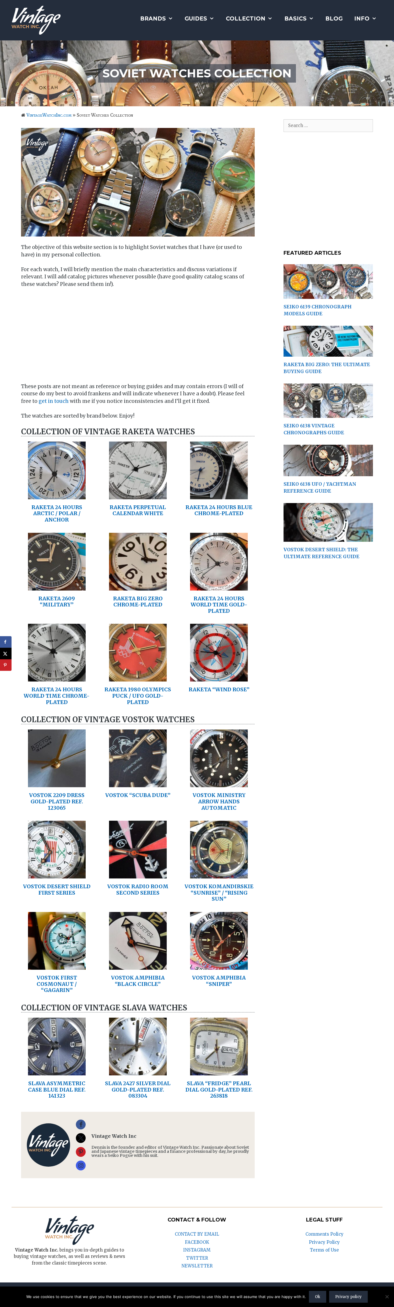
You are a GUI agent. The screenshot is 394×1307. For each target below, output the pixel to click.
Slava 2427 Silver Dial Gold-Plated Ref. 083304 (137, 1089)
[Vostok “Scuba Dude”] (138, 783)
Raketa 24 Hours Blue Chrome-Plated (218, 510)
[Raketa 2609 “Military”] (57, 586)
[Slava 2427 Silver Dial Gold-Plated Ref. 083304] (138, 1071)
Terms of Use (324, 1250)
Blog (334, 18)
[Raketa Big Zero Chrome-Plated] (138, 586)
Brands (153, 18)
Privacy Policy (324, 1242)
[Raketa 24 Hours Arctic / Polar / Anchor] (57, 495)
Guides (196, 18)
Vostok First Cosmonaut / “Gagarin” (57, 983)
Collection (245, 18)
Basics (295, 18)
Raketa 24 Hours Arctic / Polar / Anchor (56, 513)
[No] (387, 1296)
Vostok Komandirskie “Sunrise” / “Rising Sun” (219, 892)
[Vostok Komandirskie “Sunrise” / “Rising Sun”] (219, 875)
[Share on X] (6, 653)
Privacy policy (348, 1296)
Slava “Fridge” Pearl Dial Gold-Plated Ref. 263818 (219, 1089)
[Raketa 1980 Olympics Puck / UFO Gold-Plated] (138, 678)
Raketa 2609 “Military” (56, 601)
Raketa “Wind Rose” (219, 689)
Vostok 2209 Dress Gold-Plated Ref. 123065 (57, 801)
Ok (317, 1296)
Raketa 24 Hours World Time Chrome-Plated (57, 695)
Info (361, 18)
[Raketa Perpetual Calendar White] (138, 495)
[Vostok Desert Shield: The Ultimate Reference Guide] (328, 538)
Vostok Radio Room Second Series (137, 889)
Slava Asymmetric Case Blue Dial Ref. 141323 (57, 1089)
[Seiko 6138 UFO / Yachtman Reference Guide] (328, 473)
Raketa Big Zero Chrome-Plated (138, 601)
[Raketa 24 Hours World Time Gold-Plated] (219, 586)
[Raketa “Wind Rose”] (219, 678)
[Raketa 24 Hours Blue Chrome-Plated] (219, 495)
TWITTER (197, 1258)
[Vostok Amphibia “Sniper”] (219, 965)
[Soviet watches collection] (138, 182)
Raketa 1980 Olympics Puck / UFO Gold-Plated (137, 695)
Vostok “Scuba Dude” (137, 795)
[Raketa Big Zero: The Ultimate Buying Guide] (328, 353)
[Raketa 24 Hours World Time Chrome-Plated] (57, 678)
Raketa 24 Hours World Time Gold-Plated (219, 604)
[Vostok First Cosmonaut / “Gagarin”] (57, 965)
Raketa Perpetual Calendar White (138, 510)
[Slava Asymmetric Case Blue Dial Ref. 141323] (57, 1071)
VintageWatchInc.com (49, 115)
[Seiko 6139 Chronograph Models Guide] (328, 295)
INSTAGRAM (197, 1250)
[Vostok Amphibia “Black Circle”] (138, 965)
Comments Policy (324, 1234)
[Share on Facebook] (6, 642)
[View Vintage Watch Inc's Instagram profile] (81, 1165)
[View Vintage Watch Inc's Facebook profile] (81, 1124)
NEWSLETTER (197, 1266)
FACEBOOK (197, 1242)
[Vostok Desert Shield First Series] (57, 875)
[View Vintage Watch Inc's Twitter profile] (81, 1138)
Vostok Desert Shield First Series (57, 889)
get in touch (54, 401)
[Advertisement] (137, 335)
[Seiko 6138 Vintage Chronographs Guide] (328, 414)
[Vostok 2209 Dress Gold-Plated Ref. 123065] (57, 783)
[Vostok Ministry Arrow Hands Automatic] (219, 783)
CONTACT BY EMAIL (197, 1234)
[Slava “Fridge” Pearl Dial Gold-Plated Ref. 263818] (219, 1071)
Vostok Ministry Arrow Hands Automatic (219, 801)
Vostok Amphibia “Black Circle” (138, 980)
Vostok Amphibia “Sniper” (219, 980)
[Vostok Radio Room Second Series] (138, 875)
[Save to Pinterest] (6, 665)
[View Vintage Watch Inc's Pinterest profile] (81, 1152)
